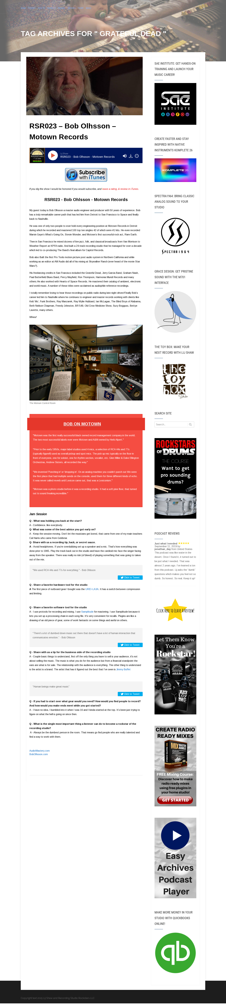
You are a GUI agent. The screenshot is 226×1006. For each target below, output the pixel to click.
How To (41, 8)
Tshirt (81, 8)
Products (51, 8)
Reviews (61, 8)
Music (88, 8)
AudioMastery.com (39, 750)
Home (23, 8)
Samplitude (87, 611)
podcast (32, 8)
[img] (136, 156)
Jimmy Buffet (123, 669)
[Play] (53, 155)
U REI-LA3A (92, 589)
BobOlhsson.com (38, 754)
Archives (71, 8)
